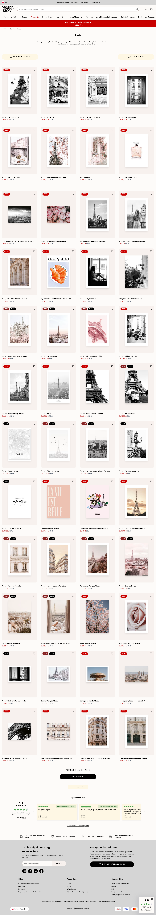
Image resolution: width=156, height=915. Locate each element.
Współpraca (71, 889)
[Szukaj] (137, 9)
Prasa (69, 886)
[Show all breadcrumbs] (4, 29)
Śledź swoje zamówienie (120, 884)
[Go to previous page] (70, 787)
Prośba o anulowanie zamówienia (123, 892)
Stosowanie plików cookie (74, 901)
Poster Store (83, 908)
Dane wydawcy (91, 901)
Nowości (21, 889)
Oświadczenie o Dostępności (78, 892)
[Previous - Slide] (34, 812)
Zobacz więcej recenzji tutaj (78, 826)
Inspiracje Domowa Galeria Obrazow (32, 892)
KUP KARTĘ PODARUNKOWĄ (113, 864)
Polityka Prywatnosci (107, 901)
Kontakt (114, 886)
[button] (146, 905)
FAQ (112, 889)
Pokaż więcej (78, 777)
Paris (19, 29)
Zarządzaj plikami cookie (120, 895)
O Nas (69, 884)
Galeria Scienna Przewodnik (28, 884)
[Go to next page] (86, 787)
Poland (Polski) (20, 909)
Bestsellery (22, 886)
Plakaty (12, 29)
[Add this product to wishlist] (34, 70)
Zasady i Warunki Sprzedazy (51, 901)
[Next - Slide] (144, 812)
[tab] (146, 9)
